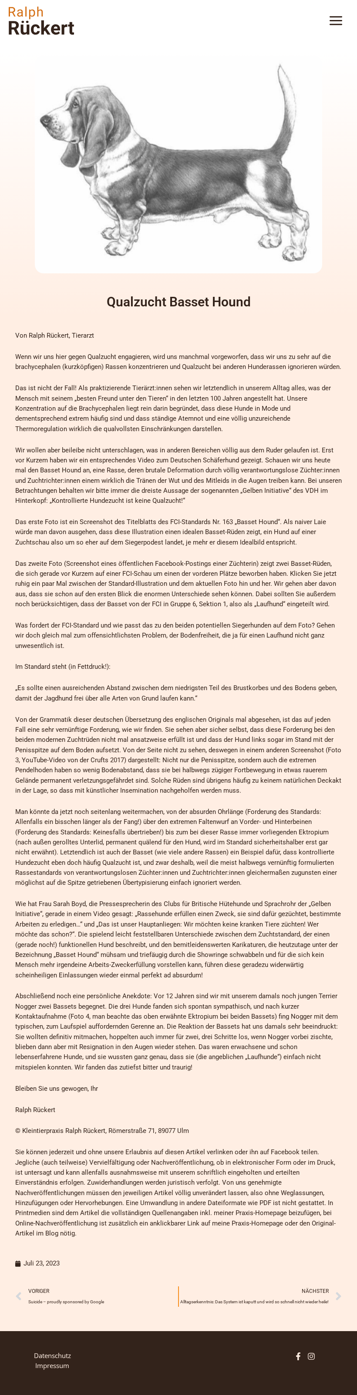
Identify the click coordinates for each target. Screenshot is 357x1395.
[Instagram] (311, 1356)
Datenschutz (52, 1355)
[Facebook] (298, 1356)
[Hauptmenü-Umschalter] (335, 20)
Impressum (52, 1365)
